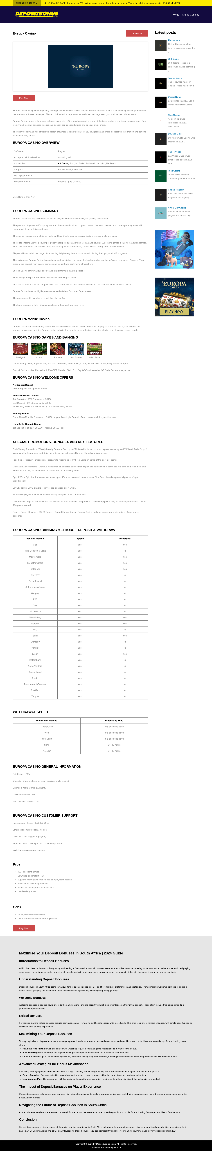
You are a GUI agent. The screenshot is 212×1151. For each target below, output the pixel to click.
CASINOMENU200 (171, 3)
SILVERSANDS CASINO (56, 3)
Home (175, 14)
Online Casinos (190, 14)
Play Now (137, 33)
